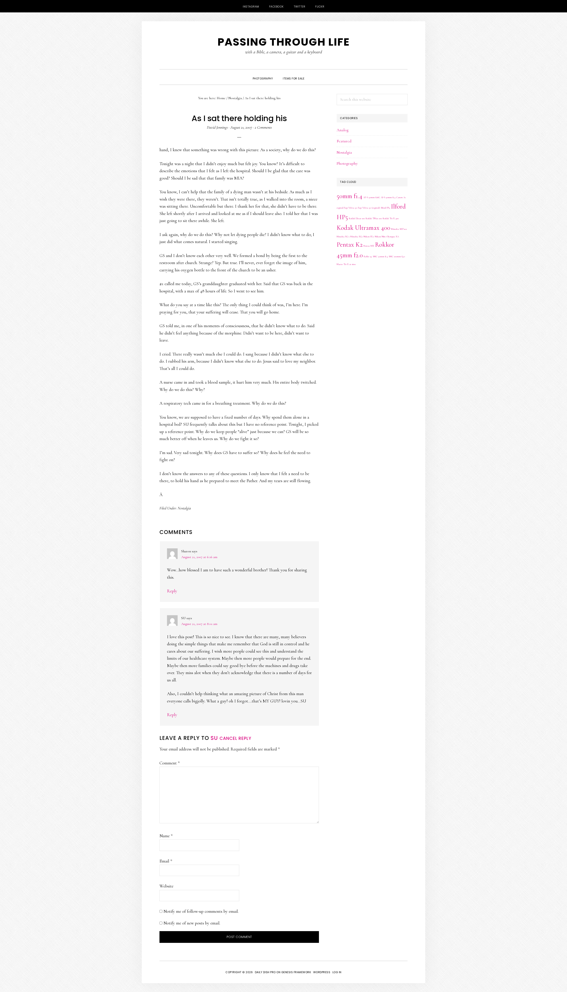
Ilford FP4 (385, 207)
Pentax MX (368, 245)
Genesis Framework (296, 972)
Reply (172, 591)
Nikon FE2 (368, 236)
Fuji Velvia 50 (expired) (369, 207)
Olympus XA (392, 236)
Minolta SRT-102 (399, 229)
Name (166, 836)
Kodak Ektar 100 (357, 218)
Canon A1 (401, 197)
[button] (314, 74)
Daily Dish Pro (265, 972)
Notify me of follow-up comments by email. (201, 911)
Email (165, 861)
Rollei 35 (368, 256)
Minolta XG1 (356, 236)
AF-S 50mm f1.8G (371, 197)
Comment (169, 763)
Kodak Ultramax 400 (363, 228)
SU (214, 738)
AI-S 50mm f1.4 (388, 197)
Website (166, 886)
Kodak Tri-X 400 (391, 218)
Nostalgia (184, 508)
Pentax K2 (350, 244)
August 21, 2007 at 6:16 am (199, 557)
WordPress (321, 972)
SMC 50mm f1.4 (380, 256)
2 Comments (263, 127)
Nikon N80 (380, 236)
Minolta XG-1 (343, 236)
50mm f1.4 (349, 196)
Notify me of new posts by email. (191, 923)
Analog (343, 130)
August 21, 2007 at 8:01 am (199, 624)
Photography (347, 163)
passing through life (283, 42)
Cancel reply (235, 738)
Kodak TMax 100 (374, 218)
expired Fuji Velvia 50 (347, 207)
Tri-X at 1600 (350, 264)
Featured (344, 141)
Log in (337, 972)
